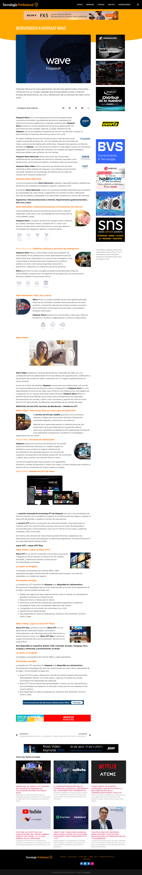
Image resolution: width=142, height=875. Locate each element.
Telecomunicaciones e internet (41, 200)
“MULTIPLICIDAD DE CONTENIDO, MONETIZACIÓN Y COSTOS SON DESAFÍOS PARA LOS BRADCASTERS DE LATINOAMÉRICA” (108, 835)
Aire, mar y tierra (23, 203)
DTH (97, 250)
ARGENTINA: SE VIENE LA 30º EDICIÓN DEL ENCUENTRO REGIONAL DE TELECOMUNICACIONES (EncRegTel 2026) (32, 789)
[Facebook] (81, 863)
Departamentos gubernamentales (71, 200)
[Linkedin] (88, 863)
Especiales (101, 4)
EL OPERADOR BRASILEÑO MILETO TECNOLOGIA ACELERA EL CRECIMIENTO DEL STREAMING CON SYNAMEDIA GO (71, 788)
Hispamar (103, 250)
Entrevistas (90, 4)
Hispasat (109, 250)
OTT (117, 252)
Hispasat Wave (100, 252)
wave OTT (21, 545)
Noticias (79, 4)
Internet (108, 252)
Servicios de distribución (50, 406)
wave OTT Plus (35, 545)
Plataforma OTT (70, 406)
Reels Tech (111, 4)
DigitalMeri (86, 872)
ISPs (113, 252)
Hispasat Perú (117, 250)
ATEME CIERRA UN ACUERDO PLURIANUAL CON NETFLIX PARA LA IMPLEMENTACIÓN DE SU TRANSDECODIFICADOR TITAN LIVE (106, 789)
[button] (138, 4)
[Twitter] (85, 863)
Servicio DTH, (33, 406)
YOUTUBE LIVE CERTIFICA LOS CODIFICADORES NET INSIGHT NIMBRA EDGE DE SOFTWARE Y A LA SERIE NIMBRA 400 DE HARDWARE (32, 835)
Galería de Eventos (124, 4)
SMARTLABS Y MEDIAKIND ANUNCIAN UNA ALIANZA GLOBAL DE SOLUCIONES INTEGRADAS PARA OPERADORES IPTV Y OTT (70, 835)
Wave (115, 257)
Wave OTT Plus (104, 259)
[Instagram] (92, 863)
